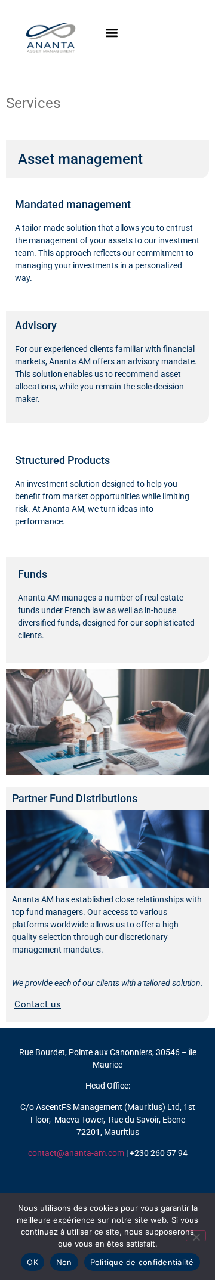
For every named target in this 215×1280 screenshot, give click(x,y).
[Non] (196, 1235)
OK (32, 1262)
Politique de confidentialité (142, 1262)
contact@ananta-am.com (76, 1153)
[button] (111, 32)
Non (64, 1262)
